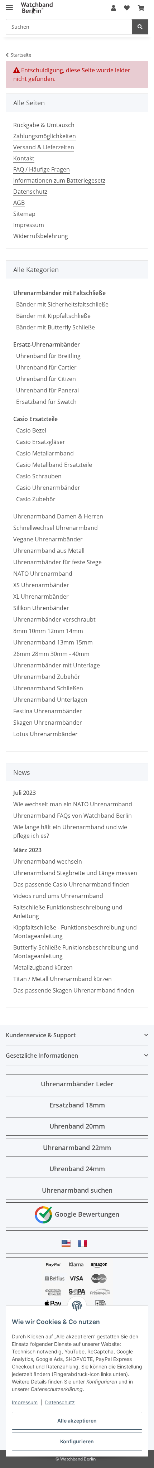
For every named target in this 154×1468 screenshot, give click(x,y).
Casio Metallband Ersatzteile (52, 465)
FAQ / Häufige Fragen (41, 169)
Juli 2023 (24, 793)
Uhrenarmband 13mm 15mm (53, 642)
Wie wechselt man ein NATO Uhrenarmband (72, 804)
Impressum (25, 1402)
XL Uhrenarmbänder (41, 596)
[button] (113, 8)
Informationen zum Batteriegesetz (59, 180)
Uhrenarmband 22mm (77, 1147)
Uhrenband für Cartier (45, 367)
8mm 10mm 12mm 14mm (48, 631)
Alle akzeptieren (77, 1421)
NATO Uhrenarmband (42, 574)
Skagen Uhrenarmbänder (47, 722)
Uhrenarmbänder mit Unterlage (56, 665)
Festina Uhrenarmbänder (47, 711)
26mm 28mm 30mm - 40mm (51, 654)
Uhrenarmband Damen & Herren (58, 516)
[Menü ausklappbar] (9, 4)
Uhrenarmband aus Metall (49, 551)
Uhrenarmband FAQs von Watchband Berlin (72, 816)
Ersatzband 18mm (77, 1105)
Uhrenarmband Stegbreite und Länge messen (75, 873)
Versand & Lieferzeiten (43, 147)
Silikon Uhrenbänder (41, 608)
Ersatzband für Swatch (45, 402)
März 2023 (27, 850)
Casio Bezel (29, 430)
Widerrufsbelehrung (40, 236)
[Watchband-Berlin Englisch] (68, 1243)
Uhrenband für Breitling (47, 356)
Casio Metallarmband (43, 453)
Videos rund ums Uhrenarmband (58, 896)
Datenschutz (60, 1402)
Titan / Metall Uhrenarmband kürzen (62, 979)
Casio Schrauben (37, 476)
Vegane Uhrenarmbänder (48, 539)
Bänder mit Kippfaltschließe (52, 316)
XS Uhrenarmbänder (41, 585)
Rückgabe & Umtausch (43, 125)
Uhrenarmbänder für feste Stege (57, 562)
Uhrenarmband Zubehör (46, 677)
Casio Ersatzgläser (39, 442)
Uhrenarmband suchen (77, 1190)
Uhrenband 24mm (77, 1168)
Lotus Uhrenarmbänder (45, 734)
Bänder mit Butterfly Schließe (54, 327)
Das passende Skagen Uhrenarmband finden (73, 990)
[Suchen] (140, 26)
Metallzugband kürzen (43, 967)
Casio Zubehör (34, 499)
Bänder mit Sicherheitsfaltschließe (61, 304)
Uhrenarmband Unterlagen (50, 700)
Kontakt (23, 158)
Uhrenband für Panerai (46, 390)
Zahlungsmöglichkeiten (44, 136)
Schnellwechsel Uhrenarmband (55, 528)
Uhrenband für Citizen (44, 379)
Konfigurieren (77, 1441)
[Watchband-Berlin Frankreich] (84, 1243)
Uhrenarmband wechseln (47, 861)
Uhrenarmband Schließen (48, 688)
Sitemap (24, 214)
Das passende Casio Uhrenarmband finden (71, 884)
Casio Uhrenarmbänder (46, 488)
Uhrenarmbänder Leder (77, 1084)
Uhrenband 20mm (77, 1126)
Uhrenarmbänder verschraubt (54, 619)
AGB (19, 203)
